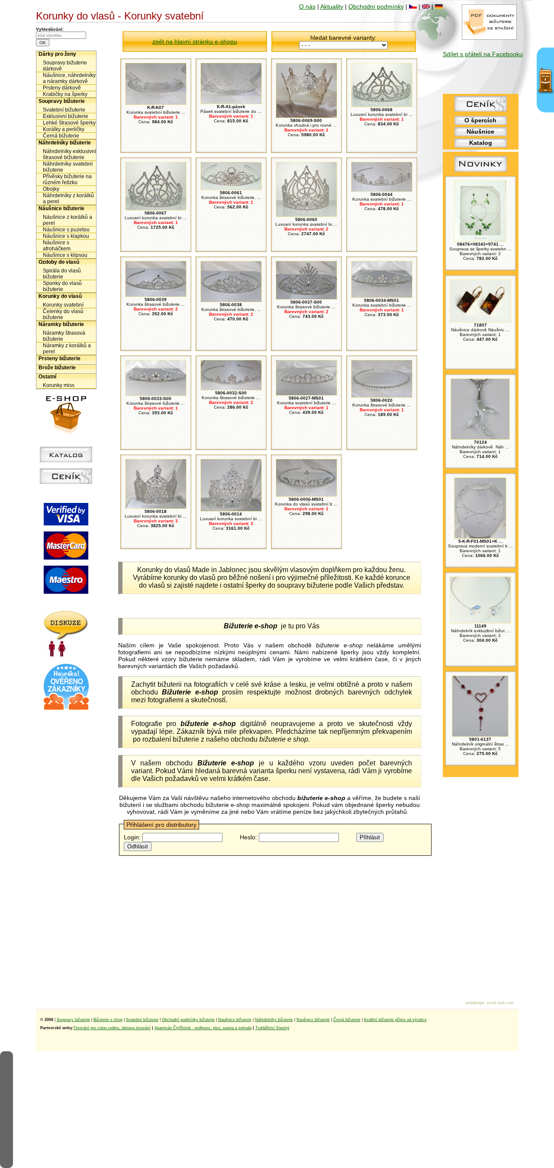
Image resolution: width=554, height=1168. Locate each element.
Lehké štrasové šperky (69, 123)
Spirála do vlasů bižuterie (62, 274)
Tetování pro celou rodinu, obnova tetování (112, 1028)
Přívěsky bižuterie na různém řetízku (67, 179)
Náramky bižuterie (61, 324)
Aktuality (331, 6)
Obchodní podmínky (376, 6)
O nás (307, 6)
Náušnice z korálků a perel (67, 220)
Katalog (480, 142)
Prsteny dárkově (62, 88)
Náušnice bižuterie (61, 208)
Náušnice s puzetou (66, 230)
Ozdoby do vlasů (59, 262)
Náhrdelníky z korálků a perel (68, 198)
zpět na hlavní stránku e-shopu (194, 41)
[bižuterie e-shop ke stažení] (489, 37)
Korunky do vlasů (60, 296)
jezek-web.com (500, 1003)
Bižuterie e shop (107, 1020)
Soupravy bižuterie (62, 101)
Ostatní (47, 377)
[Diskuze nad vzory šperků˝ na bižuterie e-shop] (66, 654)
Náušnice (480, 131)
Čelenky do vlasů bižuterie (63, 314)
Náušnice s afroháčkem (57, 246)
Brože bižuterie (57, 368)
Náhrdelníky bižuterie (65, 143)
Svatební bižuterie (64, 110)
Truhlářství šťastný (272, 1028)
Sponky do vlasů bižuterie (62, 286)
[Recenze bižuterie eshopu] (66, 707)
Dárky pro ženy (57, 54)
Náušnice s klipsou (65, 255)
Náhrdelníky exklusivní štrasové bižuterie (69, 154)
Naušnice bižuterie (234, 1020)
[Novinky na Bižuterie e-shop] (480, 171)
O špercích (480, 120)
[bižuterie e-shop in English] (426, 6)
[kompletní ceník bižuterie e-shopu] (66, 481)
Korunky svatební (63, 305)
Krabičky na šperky (65, 94)
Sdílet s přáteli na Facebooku (483, 54)
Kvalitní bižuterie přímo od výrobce (395, 1020)
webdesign (474, 1003)
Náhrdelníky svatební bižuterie (68, 167)
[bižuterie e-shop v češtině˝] (413, 6)
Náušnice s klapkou (66, 236)
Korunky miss (58, 385)
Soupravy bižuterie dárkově (65, 66)
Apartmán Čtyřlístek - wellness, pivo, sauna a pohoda (203, 1028)
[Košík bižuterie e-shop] (66, 431)
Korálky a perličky (63, 129)
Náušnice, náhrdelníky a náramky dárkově (69, 78)
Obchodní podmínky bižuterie (188, 1020)
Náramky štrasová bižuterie (64, 336)
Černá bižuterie (61, 136)
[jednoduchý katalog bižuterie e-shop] (66, 460)
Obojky (51, 189)
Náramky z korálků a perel (67, 348)
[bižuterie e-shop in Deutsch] (439, 6)
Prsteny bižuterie (60, 358)
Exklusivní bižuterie (65, 116)
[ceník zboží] (480, 109)
